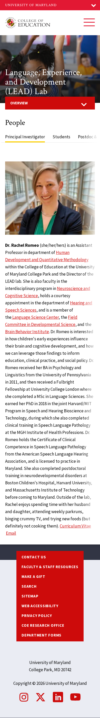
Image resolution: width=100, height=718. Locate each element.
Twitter (40, 697)
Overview (19, 103)
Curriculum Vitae (75, 526)
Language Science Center (35, 317)
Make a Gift (33, 576)
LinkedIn (58, 697)
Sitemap (30, 596)
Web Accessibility (40, 605)
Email (11, 533)
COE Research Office (43, 625)
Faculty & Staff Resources (50, 566)
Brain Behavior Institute (27, 331)
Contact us (34, 557)
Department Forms (42, 635)
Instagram (23, 697)
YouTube (75, 697)
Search (29, 586)
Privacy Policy (37, 615)
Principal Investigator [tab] (25, 137)
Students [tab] (61, 137)
